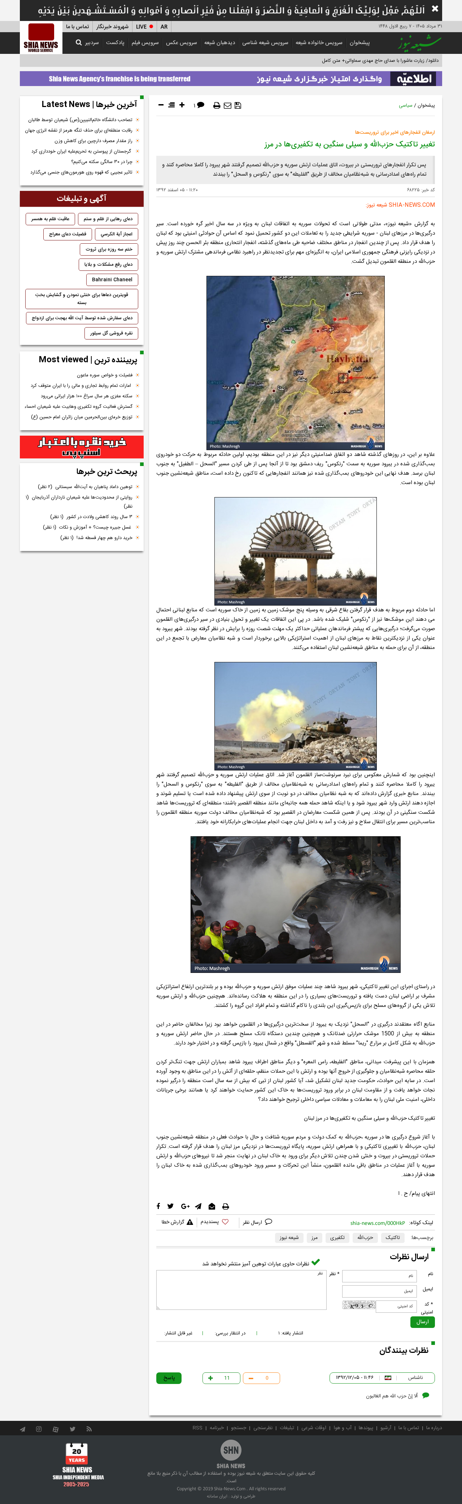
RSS (197, 1428)
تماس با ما (77, 26)
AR (164, 27)
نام (430, 1274)
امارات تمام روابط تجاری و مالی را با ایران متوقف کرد (81, 386)
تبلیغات (287, 1428)
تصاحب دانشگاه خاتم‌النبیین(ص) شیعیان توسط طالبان (80, 120)
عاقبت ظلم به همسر (50, 219)
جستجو (238, 1428)
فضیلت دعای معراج (67, 234)
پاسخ (169, 1378)
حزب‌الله (365, 1238)
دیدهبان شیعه (219, 42)
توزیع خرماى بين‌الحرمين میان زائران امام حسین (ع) (81, 417)
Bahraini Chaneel (112, 280)
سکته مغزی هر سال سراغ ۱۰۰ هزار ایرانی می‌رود (86, 396)
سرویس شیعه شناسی (265, 42)
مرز (314, 1238)
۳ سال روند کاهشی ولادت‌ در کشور (91, 517)
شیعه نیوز (289, 1238)
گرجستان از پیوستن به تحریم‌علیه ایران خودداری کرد (81, 151)
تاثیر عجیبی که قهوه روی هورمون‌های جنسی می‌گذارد (81, 172)
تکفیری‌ (337, 1238)
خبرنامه (217, 1428)
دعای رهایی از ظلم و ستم (108, 219)
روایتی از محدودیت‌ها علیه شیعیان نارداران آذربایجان (79, 502)
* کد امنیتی (427, 1308)
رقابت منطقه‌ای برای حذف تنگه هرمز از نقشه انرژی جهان (78, 130)
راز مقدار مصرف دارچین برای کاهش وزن (93, 141)
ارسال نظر (253, 1222)
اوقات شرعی (313, 1428)
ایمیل (428, 1289)
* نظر (334, 1274)
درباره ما (434, 1428)
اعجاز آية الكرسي (116, 234)
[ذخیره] (238, 106)
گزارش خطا (173, 1222)
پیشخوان (360, 42)
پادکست (115, 42)
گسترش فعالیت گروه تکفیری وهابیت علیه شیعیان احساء (78, 407)
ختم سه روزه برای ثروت (109, 249)
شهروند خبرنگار (112, 26)
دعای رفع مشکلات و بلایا (108, 265)
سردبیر (92, 42)
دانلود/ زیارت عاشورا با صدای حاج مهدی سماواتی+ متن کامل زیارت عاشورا (368, 61)
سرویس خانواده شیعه (319, 42)
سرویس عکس (181, 42)
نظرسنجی (263, 1428)
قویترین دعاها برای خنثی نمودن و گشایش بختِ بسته (81, 299)
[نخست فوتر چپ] (78, 1465)
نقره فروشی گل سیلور (111, 333)
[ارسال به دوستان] (227, 106)
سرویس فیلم (145, 42)
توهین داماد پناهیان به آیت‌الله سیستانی (85, 487)
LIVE (141, 27)
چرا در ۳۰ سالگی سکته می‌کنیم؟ (101, 162)
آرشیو (385, 1428)
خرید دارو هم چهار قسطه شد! (96, 538)
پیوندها (366, 1428)
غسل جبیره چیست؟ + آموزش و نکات (87, 527)
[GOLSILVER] (82, 447)
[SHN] (41, 37)
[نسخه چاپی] (217, 106)
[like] (218, 1223)
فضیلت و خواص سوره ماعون (104, 375)
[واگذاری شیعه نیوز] (231, 77)
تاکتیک (393, 1238)
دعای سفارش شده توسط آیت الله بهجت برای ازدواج (82, 318)
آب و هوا (343, 1428)
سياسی (406, 106)
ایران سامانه (217, 1496)
